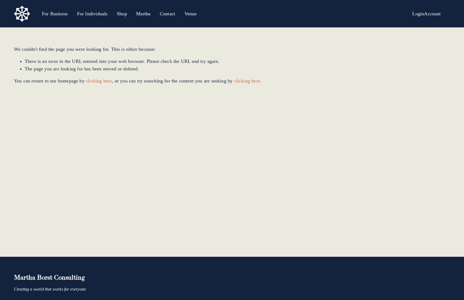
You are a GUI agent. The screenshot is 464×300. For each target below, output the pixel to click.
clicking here (99, 81)
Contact (167, 13)
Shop (122, 13)
